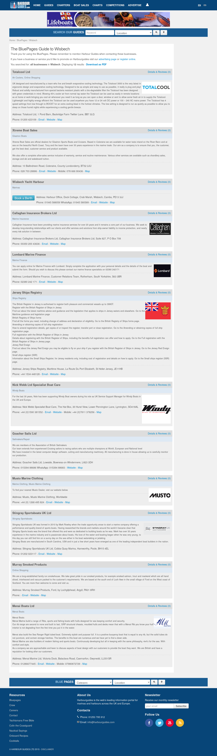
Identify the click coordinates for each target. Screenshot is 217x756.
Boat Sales (81, 5)
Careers (13, 710)
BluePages (22, 40)
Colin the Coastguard (20, 725)
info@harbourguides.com (101, 722)
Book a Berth (23, 198)
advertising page (107, 59)
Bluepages (15, 700)
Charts (97, 5)
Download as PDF (96, 64)
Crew (12, 705)
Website (51, 119)
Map (59, 119)
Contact (13, 715)
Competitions (115, 5)
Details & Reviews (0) (159, 71)
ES (205, 5)
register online (127, 59)
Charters (63, 5)
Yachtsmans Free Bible (21, 720)
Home (37, 5)
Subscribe (181, 706)
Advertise (134, 5)
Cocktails (14, 740)
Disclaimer (47, 749)
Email (41, 119)
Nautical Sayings (18, 730)
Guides (48, 5)
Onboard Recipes (18, 735)
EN (199, 5)
